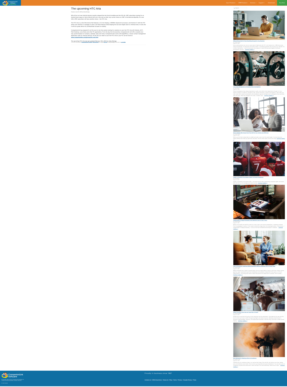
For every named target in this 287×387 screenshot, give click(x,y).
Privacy (180, 380)
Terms (175, 380)
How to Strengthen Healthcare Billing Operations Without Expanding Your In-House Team (254, 266)
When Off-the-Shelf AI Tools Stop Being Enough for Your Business (249, 40)
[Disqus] (108, 65)
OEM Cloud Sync (157, 380)
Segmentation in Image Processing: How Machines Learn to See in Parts (250, 220)
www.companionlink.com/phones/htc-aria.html (84, 37)
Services (253, 3)
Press (194, 380)
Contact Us (148, 380)
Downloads (271, 3)
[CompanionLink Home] (10, 3)
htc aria (105, 42)
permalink (123, 42)
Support (261, 3)
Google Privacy (187, 380)
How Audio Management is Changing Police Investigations (247, 86)
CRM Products (242, 3)
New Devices (96, 42)
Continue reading (249, 49)
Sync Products (230, 3)
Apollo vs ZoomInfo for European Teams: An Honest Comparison (248, 177)
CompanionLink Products (86, 42)
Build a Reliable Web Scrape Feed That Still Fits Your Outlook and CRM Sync (251, 132)
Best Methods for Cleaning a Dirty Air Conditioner (245, 358)
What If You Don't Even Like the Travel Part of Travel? (245, 312)
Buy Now (282, 3)
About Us (165, 380)
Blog (171, 380)
